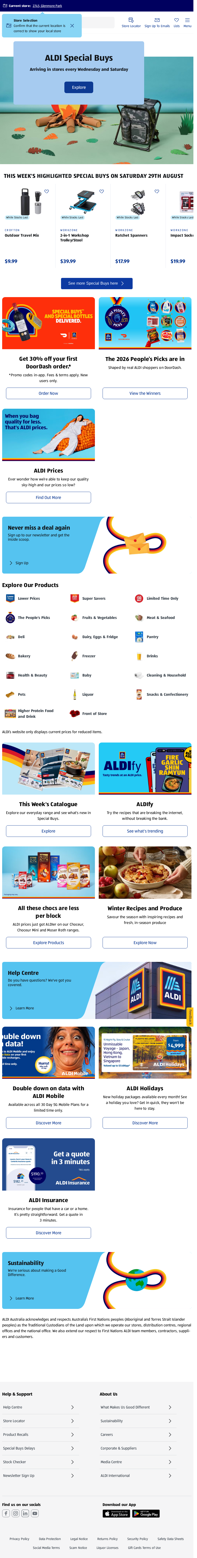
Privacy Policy (19, 1538)
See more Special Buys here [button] (93, 283)
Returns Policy (107, 1538)
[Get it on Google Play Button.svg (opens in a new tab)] (146, 1514)
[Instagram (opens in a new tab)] (15, 1513)
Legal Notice (79, 1538)
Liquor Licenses (107, 1547)
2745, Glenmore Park (47, 6)
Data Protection (50, 1538)
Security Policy (137, 1538)
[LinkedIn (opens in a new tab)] (25, 1513)
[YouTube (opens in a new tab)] (35, 1513)
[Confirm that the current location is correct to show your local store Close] (72, 25)
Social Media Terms (46, 1547)
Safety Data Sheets (171, 1538)
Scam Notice (78, 1547)
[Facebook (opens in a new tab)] (6, 1513)
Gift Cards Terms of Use (144, 1547)
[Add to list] (46, 191)
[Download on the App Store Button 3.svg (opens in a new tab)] (116, 1514)
